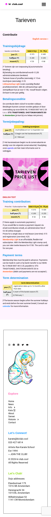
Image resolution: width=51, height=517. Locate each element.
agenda (10, 148)
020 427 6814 (15, 442)
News (11, 404)
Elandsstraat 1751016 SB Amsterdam (19, 484)
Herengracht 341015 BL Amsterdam (19, 491)
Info (10, 407)
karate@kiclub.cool (18, 438)
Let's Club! (15, 473)
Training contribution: (17, 201)
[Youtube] (27, 345)
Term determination (15, 277)
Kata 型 (12, 410)
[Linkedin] (18, 345)
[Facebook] (14, 345)
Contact (12, 422)
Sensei (11, 416)
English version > (40, 39)
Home (11, 401)
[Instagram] (9, 345)
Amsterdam (10, 115)
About (11, 413)
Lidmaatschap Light (11, 84)
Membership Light (10, 239)
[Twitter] (23, 345)
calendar (6, 306)
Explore (13, 393)
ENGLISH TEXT (9, 197)
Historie (12, 419)
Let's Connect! (17, 433)
